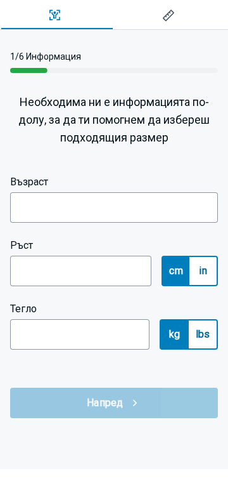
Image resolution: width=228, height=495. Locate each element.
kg (174, 334)
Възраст (29, 182)
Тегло (23, 309)
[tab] (57, 15)
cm (176, 271)
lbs (203, 334)
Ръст (21, 245)
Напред (105, 403)
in (203, 271)
